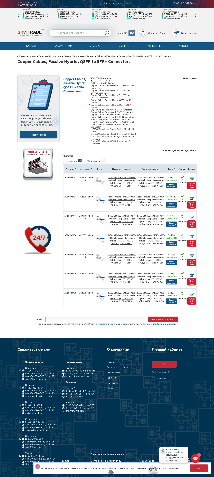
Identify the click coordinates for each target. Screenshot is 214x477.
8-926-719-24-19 (103, 18)
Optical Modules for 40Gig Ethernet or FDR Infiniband (110, 142)
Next (195, 15)
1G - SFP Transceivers (100, 80)
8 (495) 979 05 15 (26, 5)
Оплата (95, 46)
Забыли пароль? (160, 372)
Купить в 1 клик (192, 185)
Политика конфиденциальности (109, 454)
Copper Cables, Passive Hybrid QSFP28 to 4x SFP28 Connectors (111, 96)
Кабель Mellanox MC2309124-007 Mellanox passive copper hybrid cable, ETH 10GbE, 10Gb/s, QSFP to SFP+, (122, 181)
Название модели (121, 168)
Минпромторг (94, 160)
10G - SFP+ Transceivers (101, 78)
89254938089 (139, 18)
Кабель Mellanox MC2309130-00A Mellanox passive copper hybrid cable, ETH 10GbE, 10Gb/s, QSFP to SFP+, (122, 297)
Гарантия (123, 46)
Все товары (71, 160)
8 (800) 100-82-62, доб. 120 (36, 14)
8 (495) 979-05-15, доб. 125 (71, 16)
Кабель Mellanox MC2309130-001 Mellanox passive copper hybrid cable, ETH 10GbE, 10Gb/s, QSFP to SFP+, (122, 277)
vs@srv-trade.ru (34, 413)
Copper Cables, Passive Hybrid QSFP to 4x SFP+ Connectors (112, 86)
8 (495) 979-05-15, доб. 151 (80, 408)
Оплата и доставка (117, 367)
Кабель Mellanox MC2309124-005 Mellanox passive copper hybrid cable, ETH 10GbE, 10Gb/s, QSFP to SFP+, (122, 200)
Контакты (154, 46)
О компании (63, 46)
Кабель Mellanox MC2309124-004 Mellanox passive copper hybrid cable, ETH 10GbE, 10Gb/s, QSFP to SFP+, (122, 220)
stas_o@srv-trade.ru (36, 430)
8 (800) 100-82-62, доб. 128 (175, 14)
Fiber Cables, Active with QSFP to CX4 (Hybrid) (112, 122)
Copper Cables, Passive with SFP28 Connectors (112, 117)
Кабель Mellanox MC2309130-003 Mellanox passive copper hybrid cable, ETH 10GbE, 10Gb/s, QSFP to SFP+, (122, 239)
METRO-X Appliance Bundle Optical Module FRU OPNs (113, 130)
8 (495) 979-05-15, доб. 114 (80, 374)
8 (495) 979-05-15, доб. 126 (80, 394)
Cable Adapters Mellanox (102, 83)
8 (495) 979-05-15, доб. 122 (105, 16)
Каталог (31, 46)
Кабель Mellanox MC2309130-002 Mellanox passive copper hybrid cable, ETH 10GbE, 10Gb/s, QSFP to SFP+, (122, 258)
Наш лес (111, 388)
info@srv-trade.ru (32, 11)
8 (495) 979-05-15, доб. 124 (39, 462)
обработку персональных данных (102, 323)
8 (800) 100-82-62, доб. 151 (80, 405)
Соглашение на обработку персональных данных (106, 462)
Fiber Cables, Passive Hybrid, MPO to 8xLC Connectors (110, 125)
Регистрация (159, 378)
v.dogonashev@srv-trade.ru (40, 396)
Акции (183, 46)
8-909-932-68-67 (34, 456)
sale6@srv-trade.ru (35, 379)
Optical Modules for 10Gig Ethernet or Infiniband (113, 134)
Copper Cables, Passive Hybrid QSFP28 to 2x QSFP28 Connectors (111, 91)
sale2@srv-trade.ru (35, 447)
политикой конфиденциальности (158, 323)
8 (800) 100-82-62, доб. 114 (80, 371)
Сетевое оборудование (50, 56)
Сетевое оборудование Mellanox (78, 56)
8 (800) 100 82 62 (27, 2)
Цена (170, 168)
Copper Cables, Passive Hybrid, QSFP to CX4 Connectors (111, 101)
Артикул (70, 168)
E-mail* (39, 319)
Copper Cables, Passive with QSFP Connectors (112, 112)
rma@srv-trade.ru (75, 397)
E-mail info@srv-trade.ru (72, 462)
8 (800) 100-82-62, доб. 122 (105, 14)
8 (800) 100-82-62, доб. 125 (71, 14)
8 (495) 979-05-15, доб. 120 (36, 16)
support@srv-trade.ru (77, 376)
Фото (99, 168)
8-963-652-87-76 (34, 18)
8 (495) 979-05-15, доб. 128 (175, 16)
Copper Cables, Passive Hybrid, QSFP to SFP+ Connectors (111, 106)
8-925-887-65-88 (173, 18)
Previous (18, 15)
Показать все (190, 78)
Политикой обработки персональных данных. (157, 468)
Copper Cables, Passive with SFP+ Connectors (112, 114)
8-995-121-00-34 (69, 18)
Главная (22, 56)
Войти (164, 364)
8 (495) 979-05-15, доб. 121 (140, 14)
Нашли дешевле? (171, 185)
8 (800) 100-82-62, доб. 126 (81, 391)
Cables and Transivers (106, 56)
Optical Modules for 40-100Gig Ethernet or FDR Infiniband (112, 137)
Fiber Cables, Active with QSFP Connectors (110, 119)
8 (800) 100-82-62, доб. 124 (40, 459)
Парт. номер (85, 168)
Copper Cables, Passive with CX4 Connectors (111, 109)
